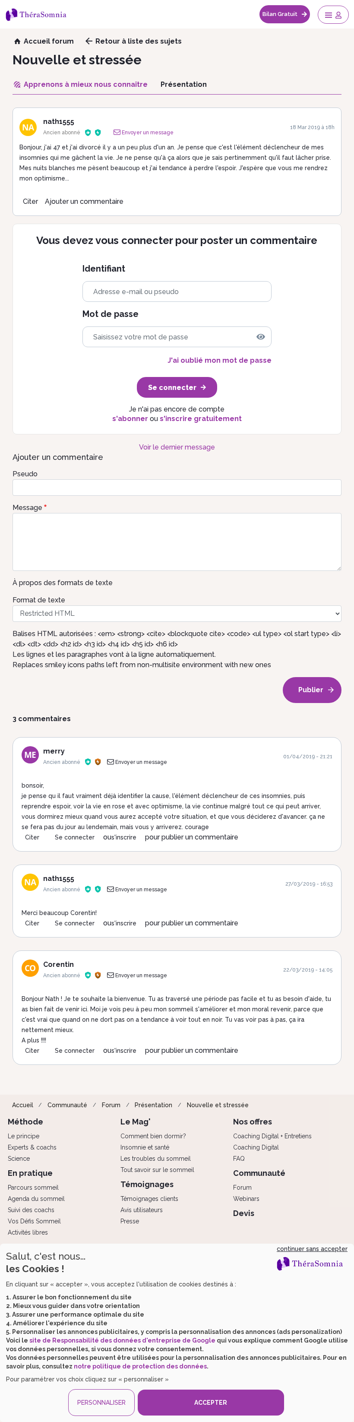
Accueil (22, 1105)
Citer (30, 201)
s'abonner (130, 419)
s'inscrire (123, 837)
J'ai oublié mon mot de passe (220, 360)
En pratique (30, 1173)
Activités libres (28, 1232)
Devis (243, 1213)
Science (19, 1158)
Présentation (153, 1105)
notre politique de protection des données (140, 1366)
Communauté (67, 1105)
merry (54, 751)
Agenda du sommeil (36, 1198)
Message (27, 508)
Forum (111, 1105)
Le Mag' (135, 1121)
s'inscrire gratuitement (201, 419)
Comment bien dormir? (153, 1136)
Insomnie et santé (144, 1147)
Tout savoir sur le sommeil (157, 1169)
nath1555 (58, 121)
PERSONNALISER (101, 1402)
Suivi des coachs (31, 1210)
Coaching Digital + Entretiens (272, 1136)
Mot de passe (110, 314)
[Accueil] (40, 14)
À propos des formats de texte (63, 583)
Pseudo (25, 474)
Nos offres (252, 1121)
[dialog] (177, 1333)
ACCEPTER (210, 1402)
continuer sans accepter (312, 1248)
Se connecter (75, 837)
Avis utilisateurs (141, 1210)
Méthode (25, 1121)
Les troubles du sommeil (155, 1158)
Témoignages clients (149, 1198)
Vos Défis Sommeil (34, 1221)
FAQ (239, 1158)
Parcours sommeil (33, 1187)
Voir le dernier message (177, 447)
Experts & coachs (32, 1147)
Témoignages (147, 1184)
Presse (129, 1221)
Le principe (23, 1136)
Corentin (58, 964)
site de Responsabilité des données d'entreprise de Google (122, 1340)
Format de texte (39, 600)
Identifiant (103, 269)
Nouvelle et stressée (218, 1105)
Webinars (246, 1198)
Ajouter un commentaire (84, 201)
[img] (260, 337)
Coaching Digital (256, 1147)
